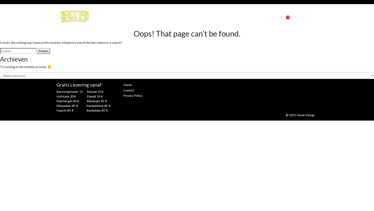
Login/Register (265, 16)
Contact (241, 16)
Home (225, 16)
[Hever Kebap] (75, 16)
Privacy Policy (132, 95)
